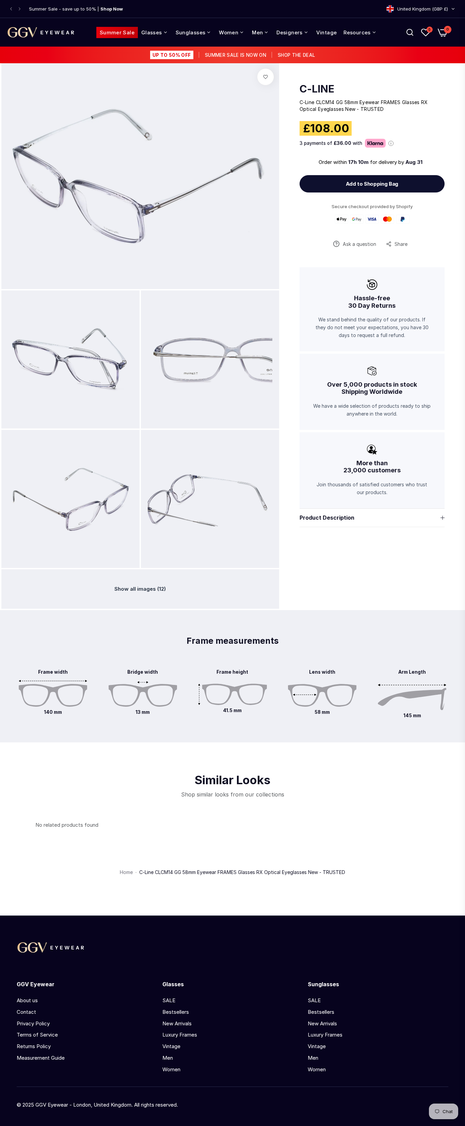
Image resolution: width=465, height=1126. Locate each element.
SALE (168, 1000)
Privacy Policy (33, 1023)
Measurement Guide (41, 1058)
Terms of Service (37, 1034)
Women (171, 1069)
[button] (11, 9)
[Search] (409, 32)
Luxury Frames (179, 1034)
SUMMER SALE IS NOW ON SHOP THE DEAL (234, 55)
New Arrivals (177, 1023)
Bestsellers (175, 1012)
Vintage (171, 1046)
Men (167, 1058)
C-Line (317, 89)
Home (126, 872)
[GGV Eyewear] (41, 32)
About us (27, 1000)
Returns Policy (34, 1046)
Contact (26, 1012)
